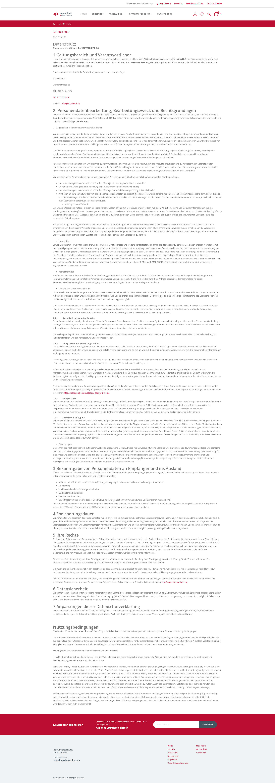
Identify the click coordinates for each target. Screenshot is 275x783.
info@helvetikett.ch (71, 103)
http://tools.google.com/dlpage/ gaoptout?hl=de (86, 393)
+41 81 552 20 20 (61, 97)
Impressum (172, 752)
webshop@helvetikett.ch (67, 760)
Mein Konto (201, 745)
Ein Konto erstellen (214, 4)
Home (54, 24)
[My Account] (195, 14)
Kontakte (172, 749)
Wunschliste (201, 749)
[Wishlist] (201, 14)
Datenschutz (173, 756)
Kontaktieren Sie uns (194, 4)
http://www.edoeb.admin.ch (174, 582)
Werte (170, 745)
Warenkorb (201, 752)
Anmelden (178, 4)
